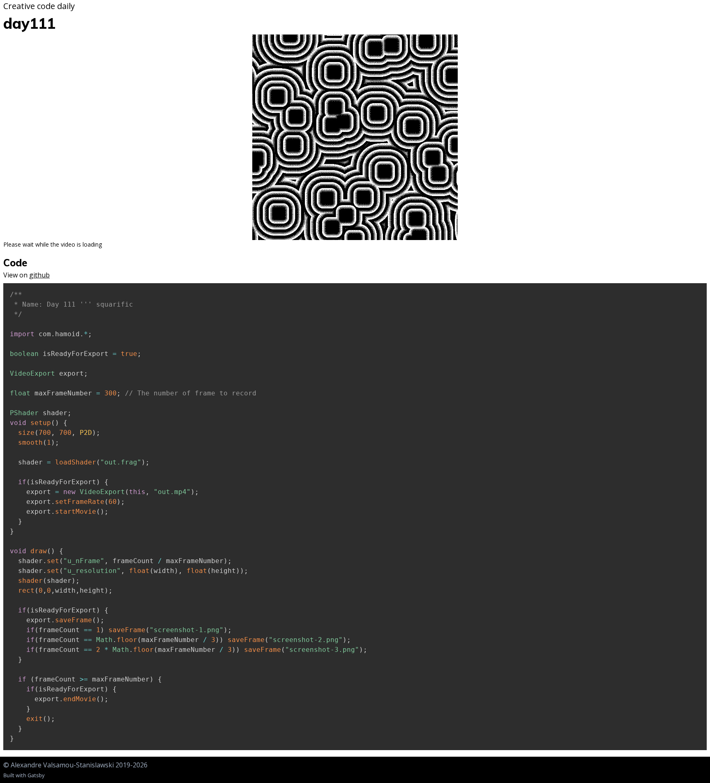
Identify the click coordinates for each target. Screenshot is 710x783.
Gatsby (36, 775)
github (39, 274)
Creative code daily (39, 6)
